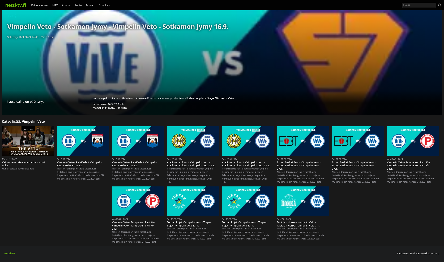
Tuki (412, 253)
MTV (55, 5)
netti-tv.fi (15, 5)
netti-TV (9, 253)
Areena (66, 5)
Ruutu (78, 5)
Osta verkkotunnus (427, 253)
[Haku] (440, 5)
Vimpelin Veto (224, 98)
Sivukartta (402, 253)
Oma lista (104, 5)
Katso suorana (39, 5)
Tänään (90, 5)
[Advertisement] (222, 66)
